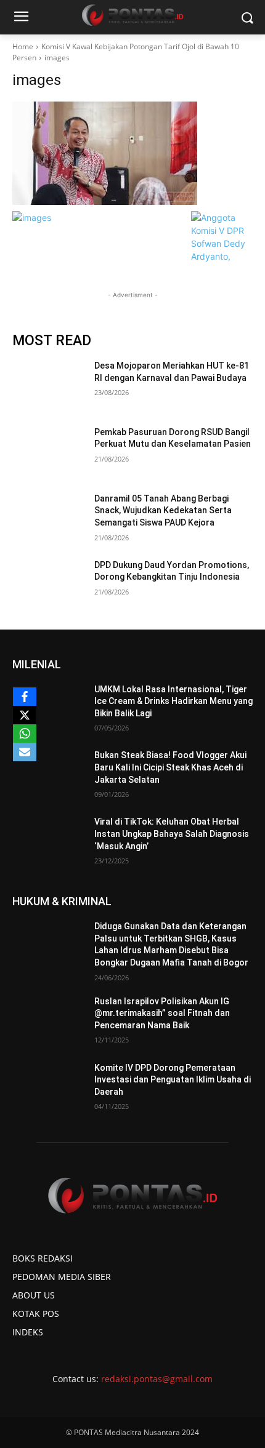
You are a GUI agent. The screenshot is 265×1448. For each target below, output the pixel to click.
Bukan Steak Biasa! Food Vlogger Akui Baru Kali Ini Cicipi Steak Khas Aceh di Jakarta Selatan (170, 767)
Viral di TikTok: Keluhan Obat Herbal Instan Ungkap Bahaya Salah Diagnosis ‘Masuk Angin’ (171, 833)
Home (22, 46)
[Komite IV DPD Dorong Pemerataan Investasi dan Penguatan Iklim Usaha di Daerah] (48, 1087)
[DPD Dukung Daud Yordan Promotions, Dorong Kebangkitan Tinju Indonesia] (48, 584)
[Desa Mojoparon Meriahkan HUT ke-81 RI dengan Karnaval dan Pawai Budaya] (48, 385)
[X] (24, 715)
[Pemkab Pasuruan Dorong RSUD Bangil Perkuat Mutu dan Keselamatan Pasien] (48, 451)
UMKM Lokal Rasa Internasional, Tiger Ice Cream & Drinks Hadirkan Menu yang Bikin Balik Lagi (173, 701)
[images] (132, 153)
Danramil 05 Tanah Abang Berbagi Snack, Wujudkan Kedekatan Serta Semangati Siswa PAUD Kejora (163, 510)
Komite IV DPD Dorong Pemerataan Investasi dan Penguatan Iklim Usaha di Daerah (172, 1080)
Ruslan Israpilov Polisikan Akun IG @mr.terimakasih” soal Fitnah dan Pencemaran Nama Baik (162, 1013)
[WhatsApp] (24, 733)
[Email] (24, 752)
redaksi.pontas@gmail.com (157, 1379)
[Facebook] (24, 696)
